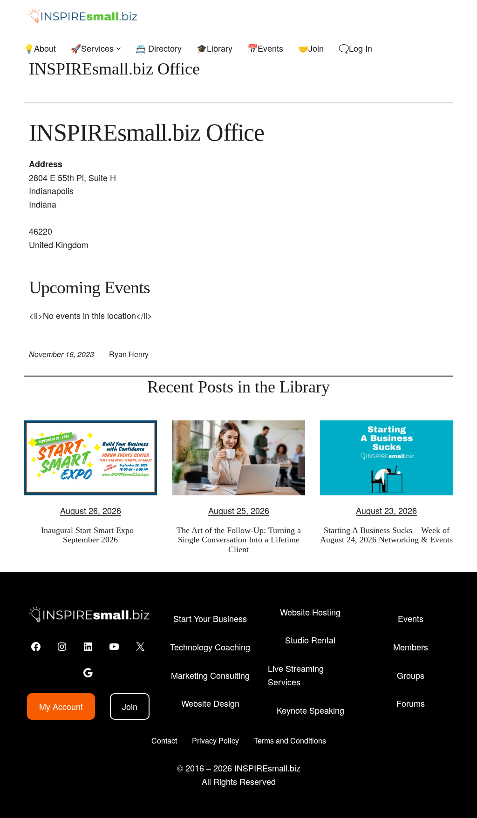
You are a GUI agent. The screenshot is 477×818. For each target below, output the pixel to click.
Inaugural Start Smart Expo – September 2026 (90, 535)
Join (129, 706)
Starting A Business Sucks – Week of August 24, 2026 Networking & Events (386, 535)
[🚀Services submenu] (118, 48)
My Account (61, 706)
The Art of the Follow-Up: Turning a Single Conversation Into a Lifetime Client (239, 540)
